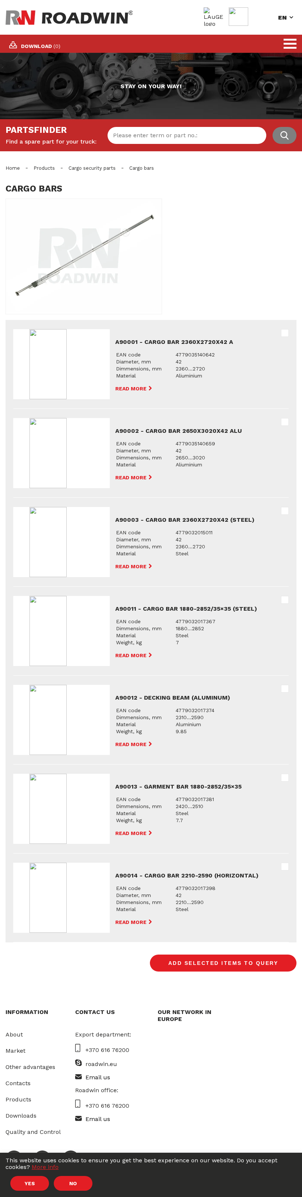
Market (15, 1050)
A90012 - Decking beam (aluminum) (172, 697)
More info (45, 1166)
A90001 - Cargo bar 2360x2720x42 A (174, 341)
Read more (131, 388)
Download (40, 46)
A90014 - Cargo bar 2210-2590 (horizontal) (187, 875)
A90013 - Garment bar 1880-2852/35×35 (178, 786)
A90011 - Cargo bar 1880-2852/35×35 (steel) (186, 608)
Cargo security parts (92, 168)
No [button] (73, 1183)
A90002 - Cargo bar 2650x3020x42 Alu (178, 430)
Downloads (21, 1115)
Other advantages (30, 1066)
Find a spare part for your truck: (51, 141)
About (14, 1034)
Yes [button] (30, 1183)
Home (13, 168)
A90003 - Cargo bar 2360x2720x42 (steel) (184, 519)
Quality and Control (33, 1131)
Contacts (18, 1083)
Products (44, 168)
